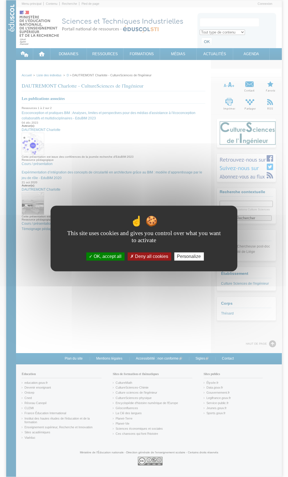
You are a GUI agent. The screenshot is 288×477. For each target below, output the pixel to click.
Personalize (189, 256)
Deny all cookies (151, 256)
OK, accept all (107, 256)
